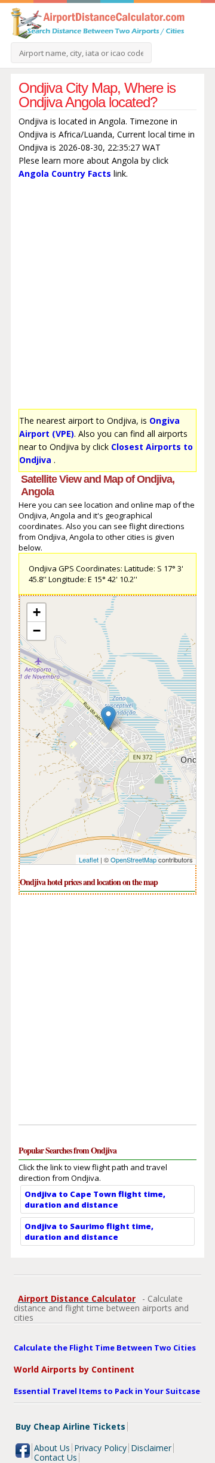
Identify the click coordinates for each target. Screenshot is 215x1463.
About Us (52, 1447)
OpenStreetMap (133, 859)
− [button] (37, 630)
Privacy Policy (100, 1447)
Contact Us (55, 1457)
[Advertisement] (107, 297)
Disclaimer (151, 1447)
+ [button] (37, 612)
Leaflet (89, 859)
